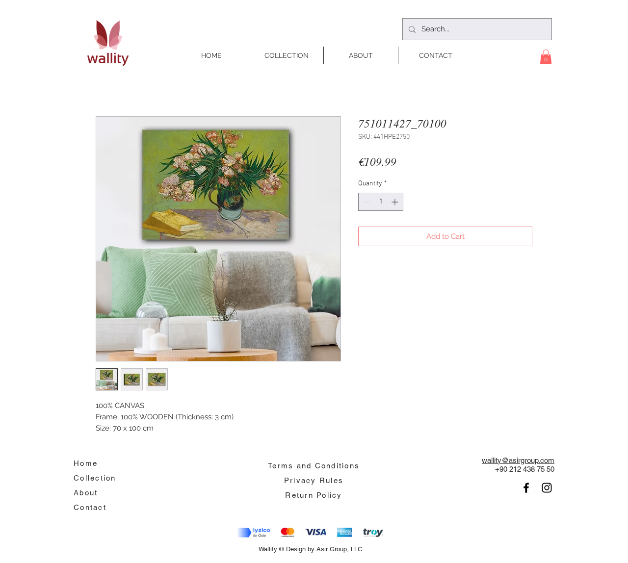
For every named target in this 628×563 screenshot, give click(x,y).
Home (86, 463)
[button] (546, 57)
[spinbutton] (381, 201)
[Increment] (396, 201)
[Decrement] (366, 201)
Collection (95, 478)
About (86, 492)
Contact (90, 507)
